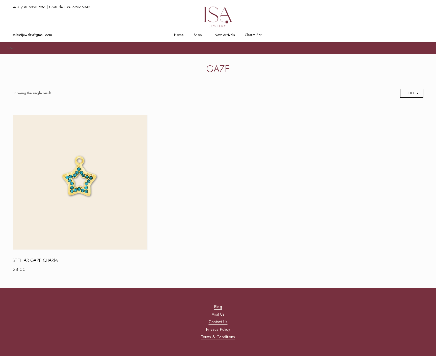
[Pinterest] (427, 35)
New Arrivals (225, 35)
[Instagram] (411, 35)
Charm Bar (253, 35)
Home (179, 35)
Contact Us (218, 322)
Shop (198, 35)
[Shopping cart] (426, 7)
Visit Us (218, 314)
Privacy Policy (218, 329)
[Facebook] (403, 35)
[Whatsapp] (419, 35)
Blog (218, 307)
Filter (413, 93)
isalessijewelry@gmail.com (32, 34)
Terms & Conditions (218, 337)
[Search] (419, 7)
